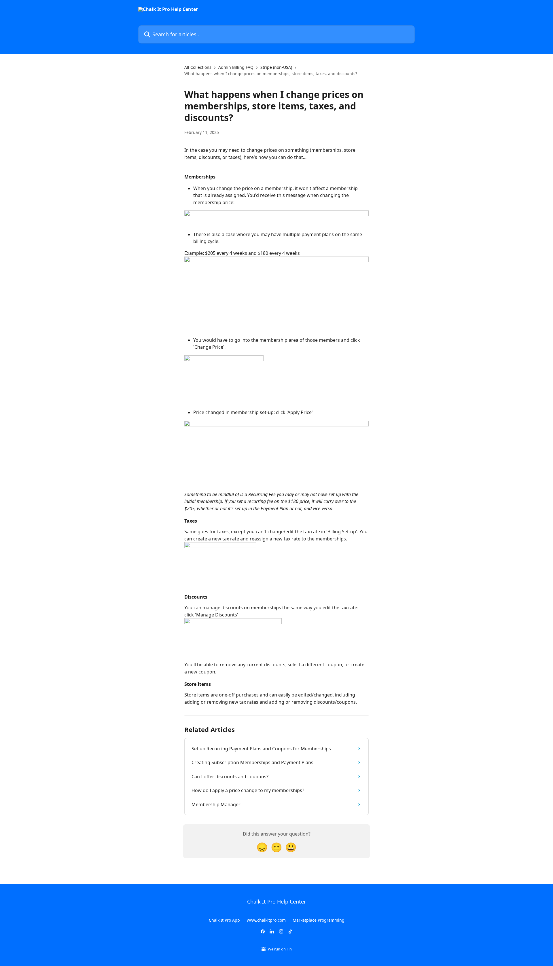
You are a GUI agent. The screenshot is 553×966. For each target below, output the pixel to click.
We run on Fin (280, 949)
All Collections (197, 67)
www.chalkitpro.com (266, 920)
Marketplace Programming (318, 920)
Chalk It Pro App (224, 920)
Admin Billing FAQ (235, 67)
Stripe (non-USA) (276, 67)
